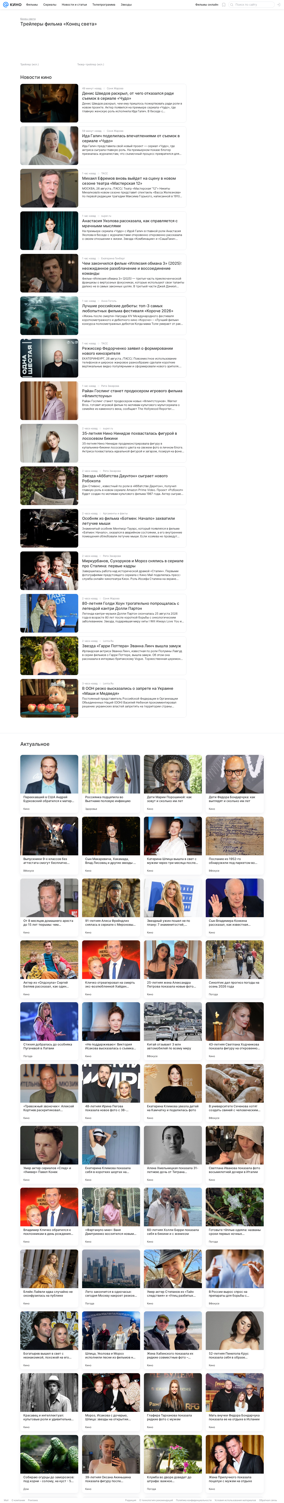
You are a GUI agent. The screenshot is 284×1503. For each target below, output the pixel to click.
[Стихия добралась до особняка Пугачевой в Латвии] (49, 1031)
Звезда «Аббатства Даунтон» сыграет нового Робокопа (125, 478)
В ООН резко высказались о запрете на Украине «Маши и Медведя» (127, 691)
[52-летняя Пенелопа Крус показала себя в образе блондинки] (235, 1340)
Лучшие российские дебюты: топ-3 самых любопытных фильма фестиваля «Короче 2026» (127, 308)
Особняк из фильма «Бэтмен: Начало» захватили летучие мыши (128, 521)
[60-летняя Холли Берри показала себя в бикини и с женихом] (173, 1217)
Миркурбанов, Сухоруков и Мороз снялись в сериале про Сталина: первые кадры (133, 563)
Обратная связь (268, 1500)
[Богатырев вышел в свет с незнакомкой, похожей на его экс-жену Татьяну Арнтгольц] (49, 1340)
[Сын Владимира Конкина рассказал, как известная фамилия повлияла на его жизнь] (235, 908)
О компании (18, 1500)
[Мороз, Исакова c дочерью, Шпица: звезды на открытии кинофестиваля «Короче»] (111, 1402)
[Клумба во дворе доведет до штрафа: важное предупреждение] (173, 1464)
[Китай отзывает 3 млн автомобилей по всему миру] (173, 1031)
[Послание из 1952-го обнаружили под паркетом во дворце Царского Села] (235, 846)
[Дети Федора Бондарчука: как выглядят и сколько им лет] (235, 784)
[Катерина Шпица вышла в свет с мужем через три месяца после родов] (173, 846)
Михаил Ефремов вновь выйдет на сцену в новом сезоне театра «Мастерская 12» (129, 181)
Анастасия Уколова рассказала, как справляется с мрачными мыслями (130, 223)
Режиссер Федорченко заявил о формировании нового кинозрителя (127, 351)
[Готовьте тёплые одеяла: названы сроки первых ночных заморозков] (235, 1217)
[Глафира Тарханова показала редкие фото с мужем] (173, 1402)
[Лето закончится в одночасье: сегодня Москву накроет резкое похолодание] (111, 1278)
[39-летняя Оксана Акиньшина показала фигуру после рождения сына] (111, 1464)
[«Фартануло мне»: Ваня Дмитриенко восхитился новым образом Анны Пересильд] (111, 1217)
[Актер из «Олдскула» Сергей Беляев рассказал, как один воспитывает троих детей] (49, 969)
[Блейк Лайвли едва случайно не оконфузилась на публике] (49, 1278)
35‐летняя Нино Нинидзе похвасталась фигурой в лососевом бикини (129, 436)
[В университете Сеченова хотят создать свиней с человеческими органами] (235, 1093)
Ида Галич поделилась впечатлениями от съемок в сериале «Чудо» (131, 138)
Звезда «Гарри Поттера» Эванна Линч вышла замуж (131, 646)
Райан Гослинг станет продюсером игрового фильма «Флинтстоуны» (132, 393)
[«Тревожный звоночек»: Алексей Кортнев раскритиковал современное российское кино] (49, 1093)
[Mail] (6, 4)
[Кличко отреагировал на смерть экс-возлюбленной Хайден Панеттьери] (111, 969)
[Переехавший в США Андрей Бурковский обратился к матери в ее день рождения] (49, 784)
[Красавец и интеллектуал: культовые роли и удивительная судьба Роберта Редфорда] (49, 1402)
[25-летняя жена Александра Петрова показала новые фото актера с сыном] (173, 969)
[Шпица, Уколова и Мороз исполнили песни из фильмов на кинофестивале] (111, 1340)
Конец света (28, 18)
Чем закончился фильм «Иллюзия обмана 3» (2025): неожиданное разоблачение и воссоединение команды (132, 268)
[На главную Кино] (15, 4)
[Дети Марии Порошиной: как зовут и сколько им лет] (173, 784)
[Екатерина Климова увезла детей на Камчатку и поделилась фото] (173, 1093)
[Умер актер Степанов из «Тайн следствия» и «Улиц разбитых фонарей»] (173, 1278)
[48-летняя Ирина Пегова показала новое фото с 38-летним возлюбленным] (111, 1093)
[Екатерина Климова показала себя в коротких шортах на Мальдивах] (111, 1155)
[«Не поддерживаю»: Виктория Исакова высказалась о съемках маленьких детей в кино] (111, 1031)
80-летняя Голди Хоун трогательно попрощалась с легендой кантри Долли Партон (130, 606)
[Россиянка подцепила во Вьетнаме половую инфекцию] (111, 784)
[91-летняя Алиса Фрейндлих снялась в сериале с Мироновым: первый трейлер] (111, 908)
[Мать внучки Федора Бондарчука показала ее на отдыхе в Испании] (235, 1402)
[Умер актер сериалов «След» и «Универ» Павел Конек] (49, 1155)
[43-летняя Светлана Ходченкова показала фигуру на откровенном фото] (235, 1031)
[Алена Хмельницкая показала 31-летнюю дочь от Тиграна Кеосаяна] (173, 1155)
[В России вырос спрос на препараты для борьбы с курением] (235, 1278)
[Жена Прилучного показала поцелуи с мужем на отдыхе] (235, 1464)
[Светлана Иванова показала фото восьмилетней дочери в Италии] (235, 1155)
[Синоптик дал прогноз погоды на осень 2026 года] (235, 969)
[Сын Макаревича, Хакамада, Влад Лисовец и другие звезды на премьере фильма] (111, 846)
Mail (6, 1500)
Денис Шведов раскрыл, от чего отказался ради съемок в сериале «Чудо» (128, 96)
